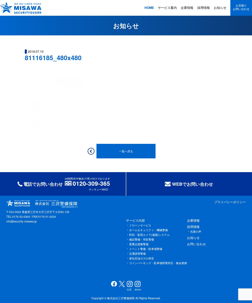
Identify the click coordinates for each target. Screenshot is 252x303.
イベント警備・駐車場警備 (145, 249)
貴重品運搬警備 (138, 244)
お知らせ (220, 7)
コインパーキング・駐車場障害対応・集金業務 (158, 263)
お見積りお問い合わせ (241, 7)
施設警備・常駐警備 (141, 239)
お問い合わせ (196, 244)
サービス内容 (135, 220)
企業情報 (187, 7)
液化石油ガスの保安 (141, 258)
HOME (149, 7)
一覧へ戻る (126, 151)
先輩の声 (195, 231)
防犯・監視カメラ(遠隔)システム (149, 235)
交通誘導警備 (137, 253)
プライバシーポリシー (230, 202)
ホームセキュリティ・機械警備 (148, 230)
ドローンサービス (140, 225)
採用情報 (203, 7)
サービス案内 (167, 7)
